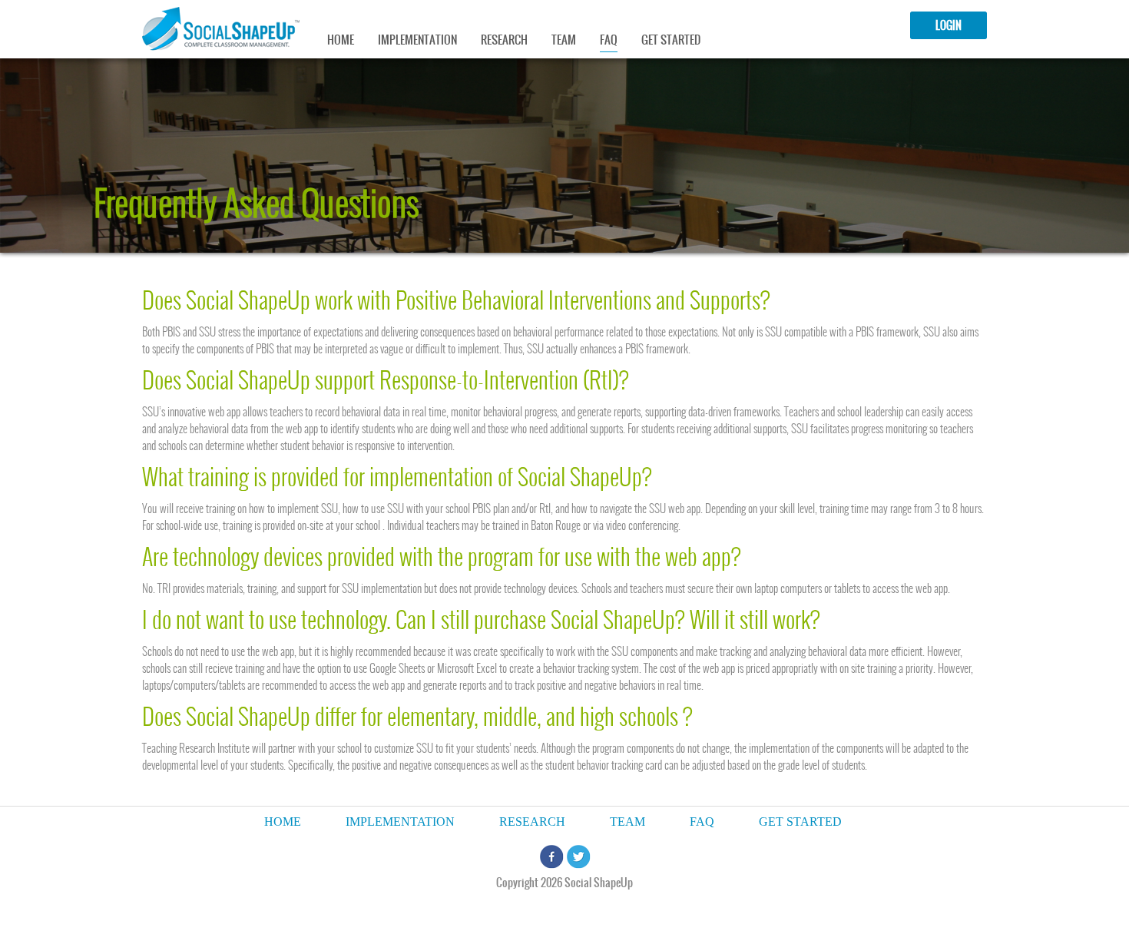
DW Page (221, 29)
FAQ (608, 39)
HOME (340, 39)
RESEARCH (504, 39)
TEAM (563, 39)
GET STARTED (670, 39)
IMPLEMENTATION (417, 39)
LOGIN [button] (948, 25)
